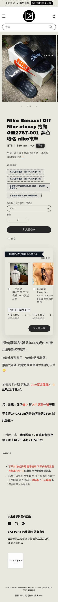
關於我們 (19, 595)
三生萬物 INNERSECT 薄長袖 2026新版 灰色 (20, 294)
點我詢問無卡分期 (41, 3)
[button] (3, 16)
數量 (9, 214)
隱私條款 (38, 595)
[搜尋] (51, 27)
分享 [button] (13, 238)
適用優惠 (12, 165)
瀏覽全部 (45, 258)
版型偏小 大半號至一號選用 (19, 203)
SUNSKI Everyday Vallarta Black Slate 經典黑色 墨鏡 (45, 295)
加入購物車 (29, 229)
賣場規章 (29, 595)
